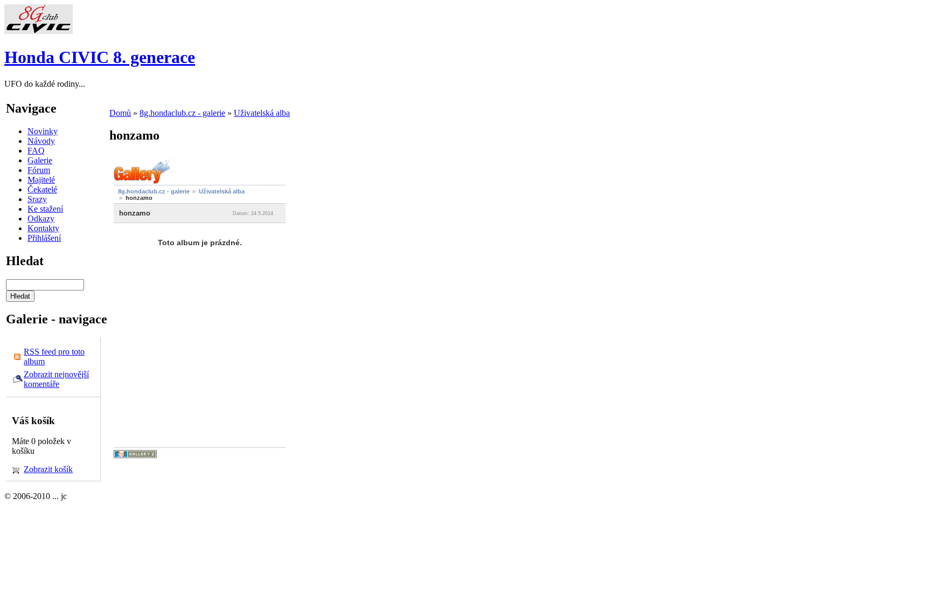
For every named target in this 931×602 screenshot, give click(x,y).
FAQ (36, 150)
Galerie (39, 160)
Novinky (42, 131)
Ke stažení (45, 208)
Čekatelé (42, 189)
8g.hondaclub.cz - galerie (182, 112)
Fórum (38, 170)
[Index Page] (38, 31)
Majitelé (41, 179)
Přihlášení (44, 238)
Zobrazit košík (48, 469)
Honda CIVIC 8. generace (99, 57)
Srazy (37, 199)
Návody (41, 141)
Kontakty (43, 228)
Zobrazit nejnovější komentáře (56, 379)
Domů (120, 112)
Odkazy (40, 218)
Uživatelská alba (262, 112)
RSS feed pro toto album (54, 356)
